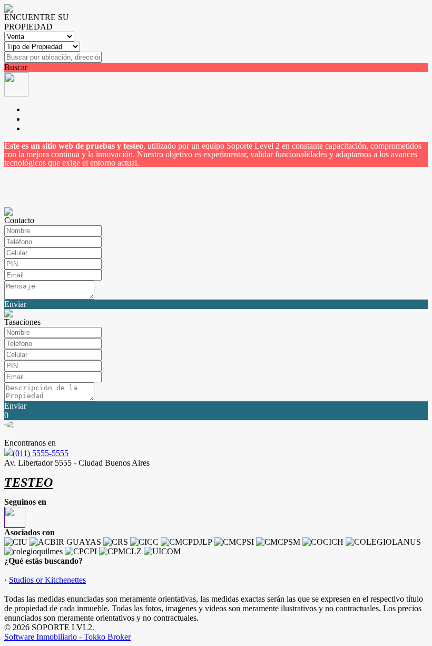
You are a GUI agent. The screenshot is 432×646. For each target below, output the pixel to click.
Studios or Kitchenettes (47, 579)
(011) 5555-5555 (40, 453)
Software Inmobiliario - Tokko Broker (67, 636)
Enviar (15, 304)
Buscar (15, 67)
